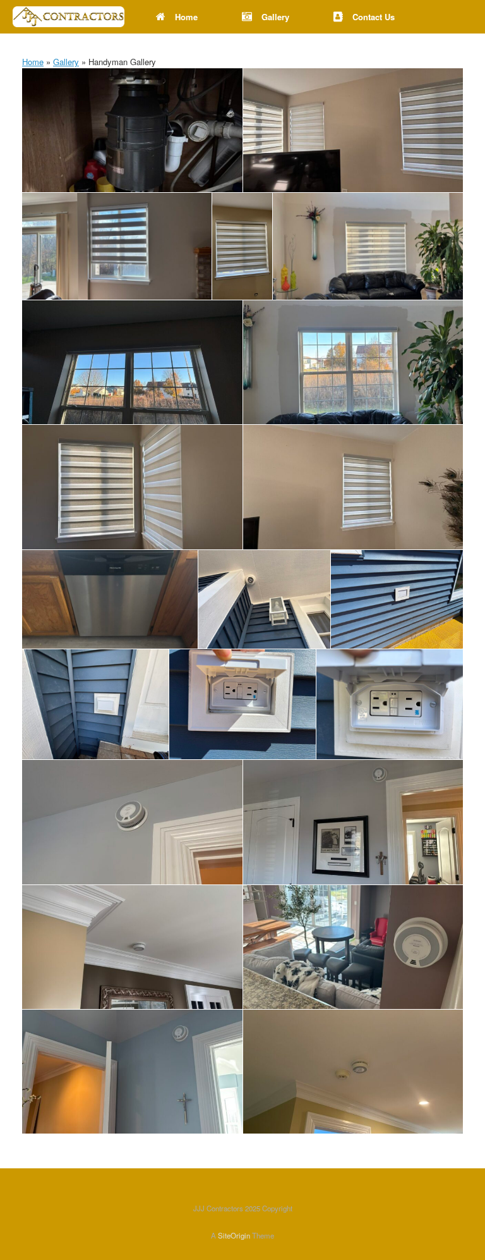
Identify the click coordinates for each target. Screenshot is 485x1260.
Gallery (275, 17)
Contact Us (373, 17)
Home (186, 17)
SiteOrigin (234, 1235)
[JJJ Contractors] (68, 16)
